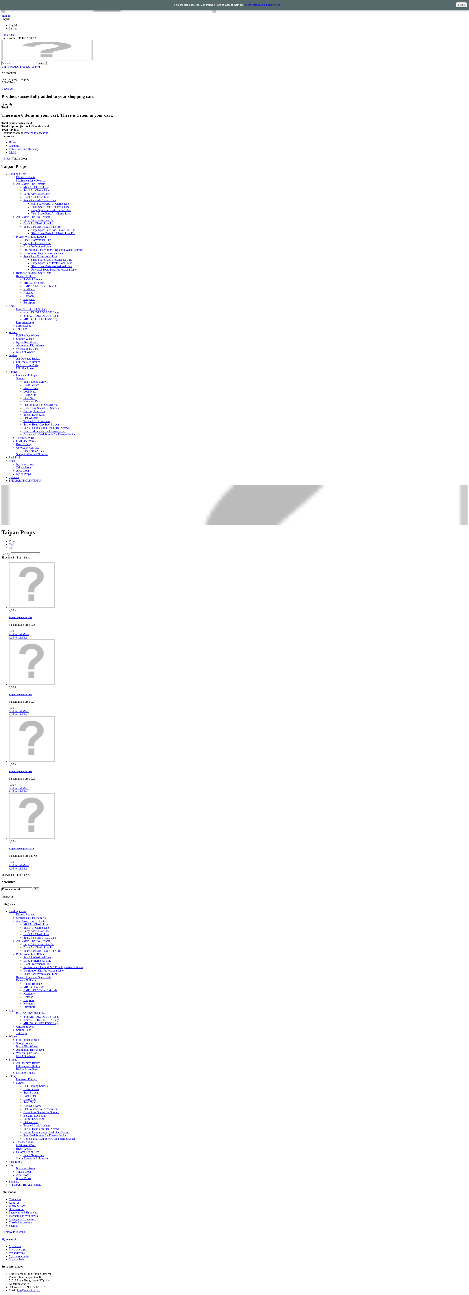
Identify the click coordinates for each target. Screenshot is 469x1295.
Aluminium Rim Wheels (30, 345)
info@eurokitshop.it (28, 1290)
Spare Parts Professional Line (40, 256)
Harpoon (28, 295)
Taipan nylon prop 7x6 (20, 617)
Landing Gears (17, 173)
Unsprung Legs (25, 322)
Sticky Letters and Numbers (32, 454)
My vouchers (16, 1259)
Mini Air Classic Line (35, 187)
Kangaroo (29, 299)
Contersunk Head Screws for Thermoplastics (49, 434)
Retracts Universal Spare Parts (33, 272)
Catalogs (14, 145)
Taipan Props (23, 467)
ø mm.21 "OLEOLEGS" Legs (41, 315)
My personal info (19, 1256)
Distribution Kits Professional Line (43, 253)
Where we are (17, 1205)
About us (14, 1202)
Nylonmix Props (25, 464)
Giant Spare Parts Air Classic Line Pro (53, 233)
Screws (20, 378)
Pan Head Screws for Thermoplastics (44, 431)
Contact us (7, 34)
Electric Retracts (25, 177)
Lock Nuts (29, 391)
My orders (15, 1246)
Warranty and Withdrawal (23, 1215)
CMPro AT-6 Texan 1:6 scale (40, 286)
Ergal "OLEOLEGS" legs (31, 309)
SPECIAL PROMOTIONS (25, 480)
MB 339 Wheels (25, 352)
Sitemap (13, 1225)
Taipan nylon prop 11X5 (21, 848)
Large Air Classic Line (36, 193)
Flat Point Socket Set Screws (40, 404)
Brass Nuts (29, 394)
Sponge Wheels (25, 338)
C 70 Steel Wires (26, 441)
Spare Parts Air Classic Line (39, 200)
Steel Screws (30, 388)
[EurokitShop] (47, 59)
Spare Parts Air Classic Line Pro (42, 226)
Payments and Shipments (23, 1212)
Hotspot (28, 292)
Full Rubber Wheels (27, 335)
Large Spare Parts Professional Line (51, 262)
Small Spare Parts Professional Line (51, 259)
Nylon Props (23, 474)
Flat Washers (30, 417)
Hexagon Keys (32, 401)
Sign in (5, 15)
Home (12, 142)
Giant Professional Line (37, 246)
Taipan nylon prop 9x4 (20, 694)
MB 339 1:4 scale (33, 282)
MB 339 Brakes (25, 368)
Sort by (5, 554)
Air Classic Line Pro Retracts (33, 216)
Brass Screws (31, 384)
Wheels (13, 332)
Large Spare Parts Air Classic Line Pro (53, 230)
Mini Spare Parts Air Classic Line (50, 203)
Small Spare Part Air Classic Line (50, 206)
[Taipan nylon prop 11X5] (32, 837)
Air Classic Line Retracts (30, 183)
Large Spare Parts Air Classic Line (51, 210)
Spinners (14, 477)
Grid (11, 544)
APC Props (22, 470)
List (11, 547)
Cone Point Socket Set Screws (41, 408)
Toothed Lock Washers (36, 421)
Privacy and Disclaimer (22, 1219)
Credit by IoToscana (13, 1231)
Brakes (13, 355)
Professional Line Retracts (31, 236)
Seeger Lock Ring (34, 414)
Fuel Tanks (15, 457)
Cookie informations (20, 1222)
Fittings (13, 371)
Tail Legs (21, 328)
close (461, 4)
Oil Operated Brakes (28, 361)
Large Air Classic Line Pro (38, 220)
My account (8, 1239)
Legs (11, 305)
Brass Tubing (24, 444)
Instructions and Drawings (24, 149)
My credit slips (17, 1249)
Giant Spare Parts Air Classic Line (50, 213)
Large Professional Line (37, 243)
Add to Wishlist (18, 637)
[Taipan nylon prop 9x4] (32, 684)
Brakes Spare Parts (27, 365)
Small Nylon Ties (33, 450)
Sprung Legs (23, 325)
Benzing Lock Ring (34, 411)
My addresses (17, 1252)
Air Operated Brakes (28, 358)
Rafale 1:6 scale (32, 279)
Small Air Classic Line (36, 190)
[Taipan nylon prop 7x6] (32, 606)
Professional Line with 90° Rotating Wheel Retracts (53, 249)
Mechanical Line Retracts (31, 180)
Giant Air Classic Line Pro (38, 223)
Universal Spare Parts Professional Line (54, 269)
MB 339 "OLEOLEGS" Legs (40, 319)
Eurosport (29, 302)
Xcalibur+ (29, 289)
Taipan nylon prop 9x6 (20, 771)
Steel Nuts (29, 398)
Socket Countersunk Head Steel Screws (46, 427)
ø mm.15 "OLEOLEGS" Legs (41, 312)
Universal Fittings (26, 375)
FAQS (12, 152)
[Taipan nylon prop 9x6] (32, 761)
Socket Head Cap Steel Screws (41, 424)
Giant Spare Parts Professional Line (51, 266)
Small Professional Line (37, 239)
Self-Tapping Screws (35, 381)
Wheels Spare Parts (27, 348)
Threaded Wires (25, 437)
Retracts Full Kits (26, 276)
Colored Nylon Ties (27, 447)
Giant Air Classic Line (36, 197)
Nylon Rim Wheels (27, 342)
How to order (16, 1209)
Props (7, 158)
